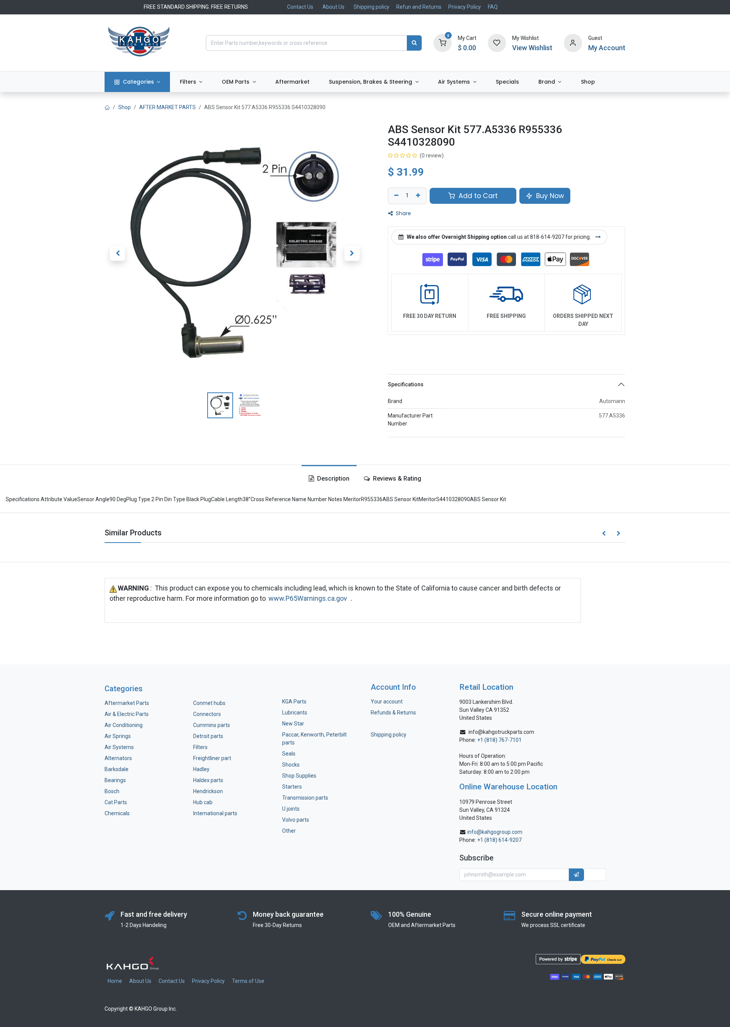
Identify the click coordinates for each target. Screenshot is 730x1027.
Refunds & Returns (393, 713)
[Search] (414, 43)
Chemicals (117, 813)
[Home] (107, 107)
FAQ (493, 7)
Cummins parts (211, 725)
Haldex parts (208, 780)
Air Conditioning (124, 725)
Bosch (112, 791)
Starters (292, 787)
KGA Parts (294, 701)
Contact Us (300, 7)
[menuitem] (137, 82)
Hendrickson (208, 791)
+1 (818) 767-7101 (499, 740)
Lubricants (294, 713)
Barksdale (117, 769)
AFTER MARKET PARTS (167, 107)
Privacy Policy (464, 7)
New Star (293, 724)
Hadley (201, 769)
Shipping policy (371, 7)
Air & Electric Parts (127, 714)
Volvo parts (295, 820)
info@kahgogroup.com (494, 832)
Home (115, 981)
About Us (333, 7)
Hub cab (203, 802)
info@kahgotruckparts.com (501, 732)
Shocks (291, 765)
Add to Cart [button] (477, 195)
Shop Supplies (299, 776)
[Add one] (419, 196)
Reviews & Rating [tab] (396, 478)
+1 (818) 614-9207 (499, 840)
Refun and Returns (418, 7)
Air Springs (118, 736)
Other (289, 831)
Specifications (406, 384)
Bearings (115, 780)
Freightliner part (212, 758)
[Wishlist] (497, 43)
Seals (288, 754)
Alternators (118, 758)
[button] (117, 253)
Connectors (207, 714)
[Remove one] (395, 196)
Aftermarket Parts (127, 703)
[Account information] (573, 43)
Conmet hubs (209, 703)
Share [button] (402, 213)
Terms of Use (248, 981)
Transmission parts (305, 798)
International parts (215, 813)
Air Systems (119, 747)
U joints (291, 809)
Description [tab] (332, 478)
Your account (387, 701)
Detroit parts (208, 736)
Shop (124, 107)
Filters (200, 747)
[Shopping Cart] (442, 43)
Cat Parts (116, 802)
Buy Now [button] (549, 195)
